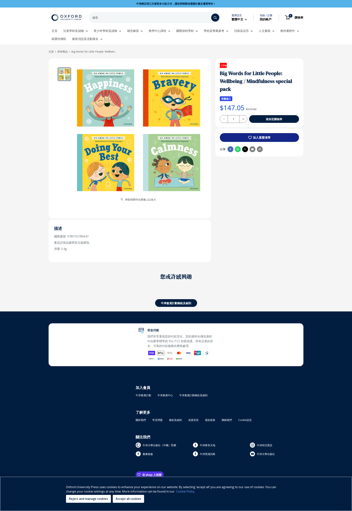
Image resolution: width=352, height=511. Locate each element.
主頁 (54, 31)
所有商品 (62, 51)
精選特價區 (59, 39)
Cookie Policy (185, 491)
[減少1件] (224, 119)
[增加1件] (243, 119)
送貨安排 (193, 420)
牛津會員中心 (165, 395)
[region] (176, 494)
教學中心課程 (157, 31)
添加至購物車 (274, 119)
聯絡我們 (227, 420)
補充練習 (133, 31)
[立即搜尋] (215, 18)
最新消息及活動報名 (85, 39)
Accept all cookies (128, 499)
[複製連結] (260, 149)
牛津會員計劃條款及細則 (176, 303)
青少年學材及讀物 (105, 31)
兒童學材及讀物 (73, 31)
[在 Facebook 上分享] (230, 149)
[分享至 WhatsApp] (238, 149)
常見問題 (157, 420)
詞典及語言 (241, 31)
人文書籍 (264, 31)
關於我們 (141, 420)
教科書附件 (287, 31)
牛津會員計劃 (143, 395)
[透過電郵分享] (252, 149)
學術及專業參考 (214, 31)
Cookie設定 (245, 420)
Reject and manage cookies (88, 499)
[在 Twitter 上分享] (245, 149)
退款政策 (210, 420)
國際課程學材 (185, 31)
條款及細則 (175, 420)
